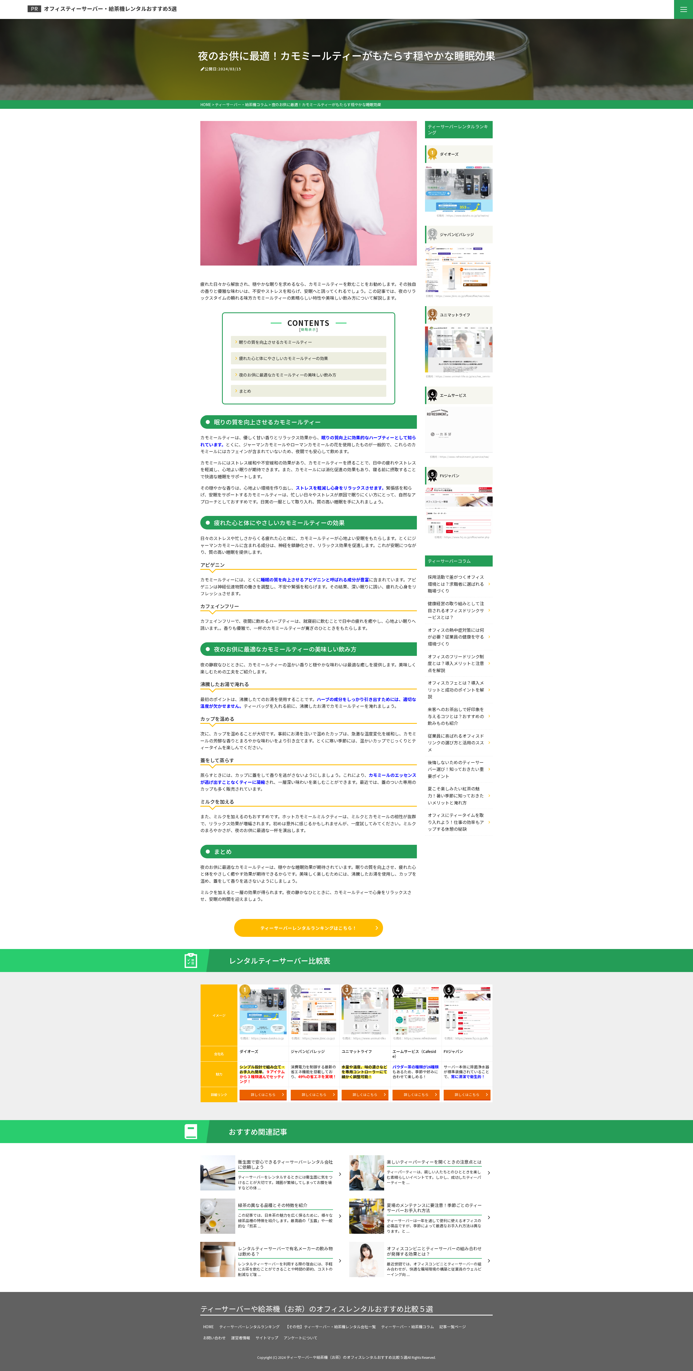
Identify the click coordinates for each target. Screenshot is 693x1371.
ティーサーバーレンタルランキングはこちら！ (308, 928)
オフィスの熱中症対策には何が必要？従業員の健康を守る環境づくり (456, 637)
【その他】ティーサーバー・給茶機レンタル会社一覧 (330, 1326)
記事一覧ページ (452, 1326)
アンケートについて (301, 1337)
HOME (208, 1326)
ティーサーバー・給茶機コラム (407, 1326)
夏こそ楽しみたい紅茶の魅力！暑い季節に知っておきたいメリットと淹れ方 (456, 795)
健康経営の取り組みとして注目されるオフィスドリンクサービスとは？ (456, 610)
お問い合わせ (214, 1337)
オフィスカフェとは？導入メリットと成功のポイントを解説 (456, 689)
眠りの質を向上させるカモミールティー (275, 342)
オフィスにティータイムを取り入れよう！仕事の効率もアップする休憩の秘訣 (456, 822)
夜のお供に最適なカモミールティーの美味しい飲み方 (287, 375)
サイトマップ (267, 1337)
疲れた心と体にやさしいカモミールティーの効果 (283, 358)
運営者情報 (240, 1337)
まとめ (245, 391)
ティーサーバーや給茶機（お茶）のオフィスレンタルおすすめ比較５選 (316, 1308)
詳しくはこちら (263, 1094)
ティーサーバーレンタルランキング (249, 1326)
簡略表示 (308, 329)
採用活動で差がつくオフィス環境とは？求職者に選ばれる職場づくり (456, 584)
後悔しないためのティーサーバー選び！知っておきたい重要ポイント (456, 769)
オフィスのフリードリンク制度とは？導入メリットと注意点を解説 (456, 663)
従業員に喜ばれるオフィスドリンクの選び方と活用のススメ (456, 742)
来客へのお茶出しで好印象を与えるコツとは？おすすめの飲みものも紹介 (456, 716)
